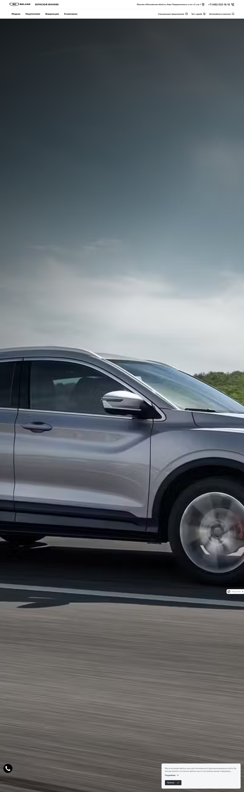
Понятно (170, 783)
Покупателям (32, 13)
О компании (70, 13)
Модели (16, 13)
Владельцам (52, 13)
